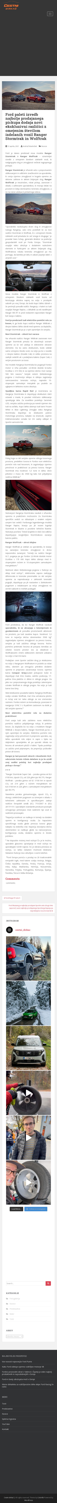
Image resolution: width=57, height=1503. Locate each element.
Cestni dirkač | (9, 1497)
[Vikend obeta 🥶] (28, 1003)
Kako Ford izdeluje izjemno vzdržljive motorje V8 (23, 1366)
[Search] (48, 1283)
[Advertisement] (28, 46)
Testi (12, 1319)
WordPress (28, 1500)
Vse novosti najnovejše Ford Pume (17, 1361)
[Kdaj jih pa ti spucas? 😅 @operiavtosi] (28, 1093)
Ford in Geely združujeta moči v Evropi (18, 1379)
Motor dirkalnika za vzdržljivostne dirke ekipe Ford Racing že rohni (28, 1385)
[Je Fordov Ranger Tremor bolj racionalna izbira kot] (28, 958)
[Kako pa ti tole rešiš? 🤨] (28, 1182)
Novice (44, 146)
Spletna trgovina (9, 1419)
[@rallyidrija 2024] (28, 1138)
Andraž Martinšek (30, 146)
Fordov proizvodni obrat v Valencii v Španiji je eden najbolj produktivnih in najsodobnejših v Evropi (27, 1373)
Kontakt (5, 1429)
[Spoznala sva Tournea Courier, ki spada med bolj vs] (28, 1048)
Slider (12, 1314)
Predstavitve (15, 1309)
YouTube (6, 1424)
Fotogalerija (15, 1298)
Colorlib (41, 1497)
